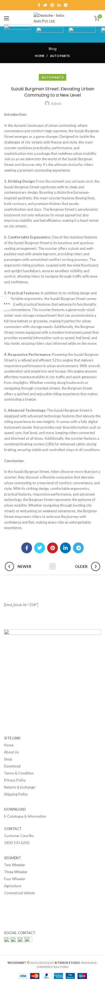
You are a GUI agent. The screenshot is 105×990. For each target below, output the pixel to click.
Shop (8, 759)
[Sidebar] (6, 303)
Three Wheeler (15, 872)
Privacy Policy (15, 780)
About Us (11, 752)
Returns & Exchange (19, 787)
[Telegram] (65, 5)
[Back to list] (52, 566)
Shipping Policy (16, 794)
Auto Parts (60, 55)
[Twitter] (45, 5)
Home (39, 55)
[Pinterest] (52, 5)
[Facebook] (39, 5)
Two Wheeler (14, 865)
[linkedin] (59, 5)
